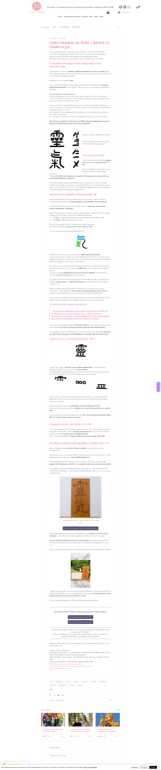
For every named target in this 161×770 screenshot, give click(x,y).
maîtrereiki (75, 681)
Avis (158, 387)
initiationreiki (84, 681)
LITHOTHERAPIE (64, 27)
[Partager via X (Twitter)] (54, 695)
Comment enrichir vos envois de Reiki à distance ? (52, 730)
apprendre (53, 685)
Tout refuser (144, 767)
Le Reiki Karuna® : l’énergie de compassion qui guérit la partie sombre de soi (107, 730)
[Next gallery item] (77, 150)
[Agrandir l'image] (56, 150)
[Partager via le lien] (62, 695)
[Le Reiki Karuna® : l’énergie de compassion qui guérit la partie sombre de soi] (108, 719)
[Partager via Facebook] (50, 695)
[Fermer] (159, 767)
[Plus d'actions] (111, 38)
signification (72, 685)
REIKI (54, 27)
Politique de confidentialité (90, 767)
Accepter (153, 767)
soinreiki (68, 681)
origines (80, 685)
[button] (108, 12)
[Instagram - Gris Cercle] (124, 7)
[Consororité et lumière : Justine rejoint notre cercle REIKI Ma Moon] (80, 719)
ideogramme (62, 685)
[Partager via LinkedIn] (58, 695)
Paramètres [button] (135, 767)
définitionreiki (102, 681)
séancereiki (94, 681)
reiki (52, 681)
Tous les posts (45, 27)
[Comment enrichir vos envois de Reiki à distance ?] (53, 719)
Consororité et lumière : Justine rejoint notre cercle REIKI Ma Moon (80, 730)
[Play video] (80, 570)
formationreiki (59, 681)
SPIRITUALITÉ (76, 27)
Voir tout (117, 709)
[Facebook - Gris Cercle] (120, 7)
